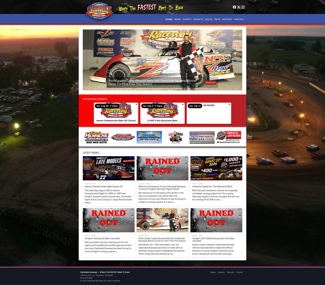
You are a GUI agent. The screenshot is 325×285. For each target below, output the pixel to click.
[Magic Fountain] (123, 137)
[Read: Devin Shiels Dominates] (162, 59)
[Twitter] (238, 7)
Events (187, 19)
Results (198, 19)
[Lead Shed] (175, 137)
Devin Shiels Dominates (124, 84)
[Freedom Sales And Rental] (202, 137)
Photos (239, 19)
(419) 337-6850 (86, 278)
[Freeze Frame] (149, 137)
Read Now (210, 83)
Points (240, 272)
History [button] (227, 19)
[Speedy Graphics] (228, 137)
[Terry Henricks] (96, 137)
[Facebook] (234, 7)
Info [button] (217, 19)
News (177, 19)
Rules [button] (208, 19)
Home (169, 19)
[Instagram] (243, 7)
